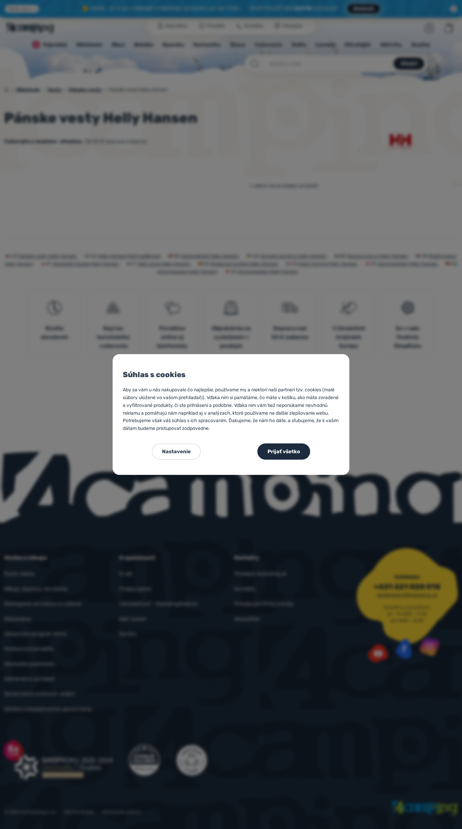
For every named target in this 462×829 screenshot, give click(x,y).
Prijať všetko (284, 451)
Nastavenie (176, 451)
